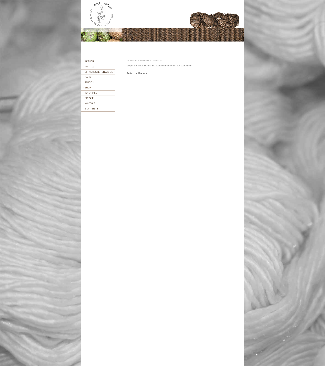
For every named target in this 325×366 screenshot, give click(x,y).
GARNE (88, 77)
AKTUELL (89, 61)
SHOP (88, 87)
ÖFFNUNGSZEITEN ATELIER (99, 72)
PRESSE (89, 98)
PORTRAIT (90, 66)
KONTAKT (90, 103)
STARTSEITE (91, 108)
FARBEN (89, 82)
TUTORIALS (91, 93)
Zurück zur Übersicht (137, 73)
